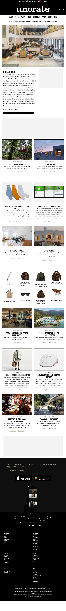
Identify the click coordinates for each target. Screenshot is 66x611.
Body (50, 16)
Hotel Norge (9, 71)
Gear (11, 16)
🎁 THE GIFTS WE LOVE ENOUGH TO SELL (19, 21)
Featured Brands (35, 542)
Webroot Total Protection (49, 206)
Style (17, 16)
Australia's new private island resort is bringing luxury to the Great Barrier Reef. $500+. (49, 338)
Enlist (6, 572)
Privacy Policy (35, 573)
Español (35, 555)
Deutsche (36, 558)
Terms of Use (35, 570)
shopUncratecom (34, 1)
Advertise (7, 570)
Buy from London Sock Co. (17, 221)
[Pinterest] (40, 525)
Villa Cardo (49, 250)
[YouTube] (29, 525)
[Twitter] (26, 525)
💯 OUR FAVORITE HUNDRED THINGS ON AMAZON (44, 21)
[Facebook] (33, 525)
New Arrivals (35, 537)
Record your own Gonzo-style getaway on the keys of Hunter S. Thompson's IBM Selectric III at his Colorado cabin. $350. (17, 425)
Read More (13, 172)
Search (55, 9)
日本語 (34, 559)
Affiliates (7, 571)
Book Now (21, 172)
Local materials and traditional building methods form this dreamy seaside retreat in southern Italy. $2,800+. (49, 255)
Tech (29, 16)
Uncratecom (23, 1)
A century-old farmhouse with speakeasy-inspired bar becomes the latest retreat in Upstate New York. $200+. (49, 423)
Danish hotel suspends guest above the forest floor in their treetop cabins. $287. (17, 167)
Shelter (36, 16)
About (5, 568)
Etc (55, 16)
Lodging (11, 69)
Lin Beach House (17, 250)
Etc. (5, 542)
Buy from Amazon (49, 390)
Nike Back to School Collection (17, 375)
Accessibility (37, 575)
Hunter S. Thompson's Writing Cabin (17, 420)
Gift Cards (35, 548)
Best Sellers (35, 539)
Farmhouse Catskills (49, 419)
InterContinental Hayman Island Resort (49, 334)
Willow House (49, 164)
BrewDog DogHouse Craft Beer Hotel (17, 334)
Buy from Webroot (49, 221)
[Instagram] (36, 525)
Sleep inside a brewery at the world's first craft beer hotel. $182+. (17, 338)
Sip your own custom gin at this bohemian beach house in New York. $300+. (17, 254)
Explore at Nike (16, 390)
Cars (23, 16)
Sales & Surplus (35, 545)
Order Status (6, 556)
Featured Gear (17, 204)
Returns (6, 561)
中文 (34, 561)
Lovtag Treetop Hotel (17, 164)
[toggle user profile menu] (60, 10)
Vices (44, 16)
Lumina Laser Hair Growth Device (49, 376)
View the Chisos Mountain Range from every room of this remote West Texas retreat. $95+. (49, 167)
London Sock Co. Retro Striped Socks (17, 207)
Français (35, 556)
